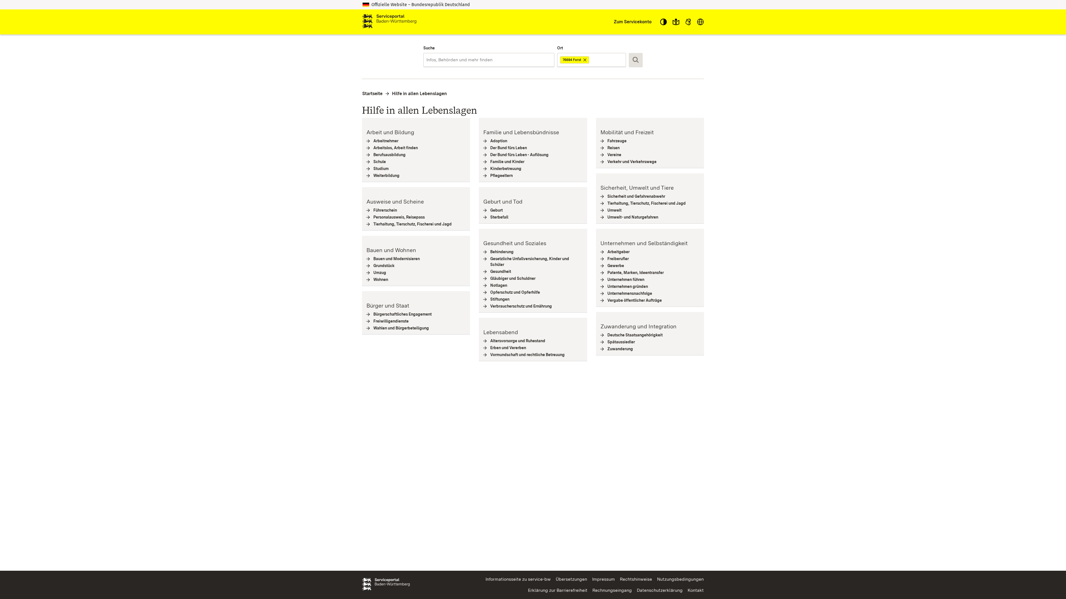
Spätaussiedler (621, 342)
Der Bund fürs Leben (508, 148)
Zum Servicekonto (633, 21)
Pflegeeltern (501, 175)
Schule (379, 161)
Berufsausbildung (389, 155)
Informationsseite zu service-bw (518, 579)
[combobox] (488, 60)
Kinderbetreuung (506, 168)
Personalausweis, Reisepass (399, 217)
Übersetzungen (571, 579)
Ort (560, 48)
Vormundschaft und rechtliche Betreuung (527, 354)
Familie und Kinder (507, 161)
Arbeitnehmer (386, 141)
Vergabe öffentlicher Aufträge (634, 300)
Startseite (372, 93)
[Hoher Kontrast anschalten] (663, 22)
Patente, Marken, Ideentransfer (635, 272)
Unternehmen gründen (627, 286)
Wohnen (380, 279)
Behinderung (502, 252)
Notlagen (498, 285)
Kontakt (696, 590)
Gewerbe (615, 265)
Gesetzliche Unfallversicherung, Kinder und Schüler (529, 262)
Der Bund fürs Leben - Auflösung (519, 155)
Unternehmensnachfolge (629, 293)
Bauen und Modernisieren (396, 259)
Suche (429, 48)
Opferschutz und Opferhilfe (515, 292)
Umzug (379, 272)
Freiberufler (618, 259)
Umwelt (614, 210)
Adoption (498, 141)
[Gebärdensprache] (688, 22)
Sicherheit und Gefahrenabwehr (636, 196)
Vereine (614, 155)
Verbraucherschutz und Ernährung (521, 306)
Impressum (603, 579)
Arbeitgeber (618, 252)
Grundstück (384, 265)
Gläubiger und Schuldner (513, 278)
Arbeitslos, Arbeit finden (395, 148)
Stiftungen (500, 299)
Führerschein (385, 210)
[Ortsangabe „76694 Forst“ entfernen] (585, 60)
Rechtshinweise (636, 579)
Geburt (496, 210)
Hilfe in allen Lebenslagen (419, 93)
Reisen (613, 148)
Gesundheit (500, 271)
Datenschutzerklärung (660, 590)
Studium (381, 168)
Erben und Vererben (508, 348)
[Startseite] (389, 22)
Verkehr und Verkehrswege (632, 161)
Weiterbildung (386, 175)
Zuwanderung (620, 349)
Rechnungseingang (612, 590)
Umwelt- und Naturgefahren (632, 217)
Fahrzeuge (617, 141)
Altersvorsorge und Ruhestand (517, 341)
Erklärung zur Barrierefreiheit (557, 590)
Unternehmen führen (626, 279)
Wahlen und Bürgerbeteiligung (401, 328)
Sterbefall (499, 217)
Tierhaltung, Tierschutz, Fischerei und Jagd (412, 224)
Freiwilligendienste (391, 321)
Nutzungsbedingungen (680, 579)
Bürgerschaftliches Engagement (402, 314)
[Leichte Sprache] (676, 22)
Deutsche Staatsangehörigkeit (635, 335)
